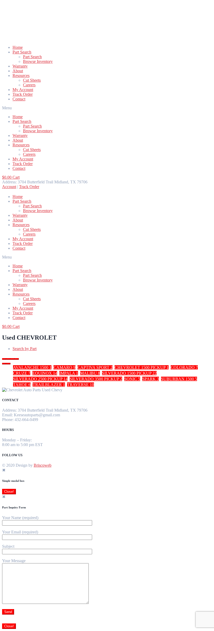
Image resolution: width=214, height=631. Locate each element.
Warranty (20, 66)
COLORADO (184, 367)
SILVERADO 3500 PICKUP (96, 379)
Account (9, 186)
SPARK (150, 379)
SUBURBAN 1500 (179, 379)
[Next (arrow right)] (8, 363)
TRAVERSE (80, 384)
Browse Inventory (38, 61)
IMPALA (68, 373)
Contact (19, 99)
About (18, 71)
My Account (23, 89)
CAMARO (64, 367)
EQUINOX (44, 373)
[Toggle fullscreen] (12, 359)
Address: (9, 410)
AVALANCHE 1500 (32, 367)
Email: (7, 415)
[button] (107, 108)
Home (18, 47)
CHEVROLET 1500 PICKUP (142, 367)
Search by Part (25, 348)
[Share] (8, 359)
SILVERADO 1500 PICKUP (129, 373)
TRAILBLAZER (49, 384)
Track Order (23, 94)
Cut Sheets (32, 80)
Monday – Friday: (17, 440)
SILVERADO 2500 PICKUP (40, 379)
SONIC (132, 379)
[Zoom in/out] (17, 359)
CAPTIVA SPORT (95, 367)
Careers (29, 85)
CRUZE (21, 373)
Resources (21, 75)
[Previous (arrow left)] (4, 363)
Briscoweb (42, 465)
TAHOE (22, 384)
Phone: (8, 419)
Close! (9, 492)
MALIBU (90, 373)
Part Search (22, 52)
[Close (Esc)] (4, 359)
